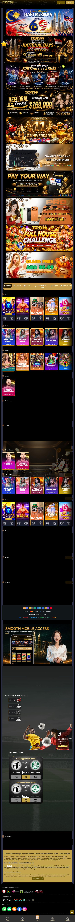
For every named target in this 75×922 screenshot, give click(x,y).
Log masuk (61, 3)
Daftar (70, 3)
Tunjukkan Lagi (38, 878)
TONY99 (9, 866)
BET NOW (26, 772)
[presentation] (67, 450)
